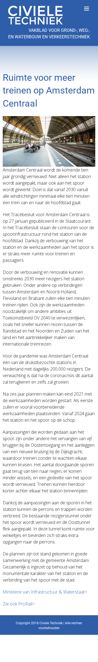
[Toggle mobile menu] (87, 8)
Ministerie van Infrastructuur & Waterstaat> (45, 592)
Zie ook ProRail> (19, 604)
